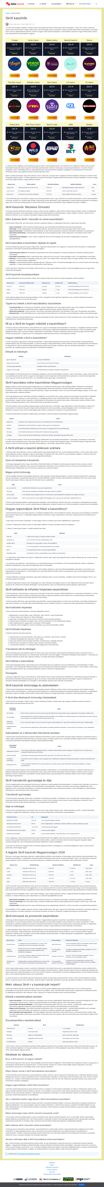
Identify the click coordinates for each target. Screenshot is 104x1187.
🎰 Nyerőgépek (56, 4)
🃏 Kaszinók (30, 4)
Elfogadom (81, 1184)
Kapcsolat (52, 1171)
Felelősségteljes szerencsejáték (52, 1174)
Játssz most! (14, 75)
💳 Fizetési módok (85, 4)
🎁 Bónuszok (70, 4)
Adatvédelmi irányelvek (52, 1167)
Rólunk (52, 1165)
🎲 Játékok (42, 4)
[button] (96, 4)
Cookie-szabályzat (52, 1169)
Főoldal (8, 13)
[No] (102, 1184)
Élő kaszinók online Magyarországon (29, 1154)
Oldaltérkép (52, 1162)
